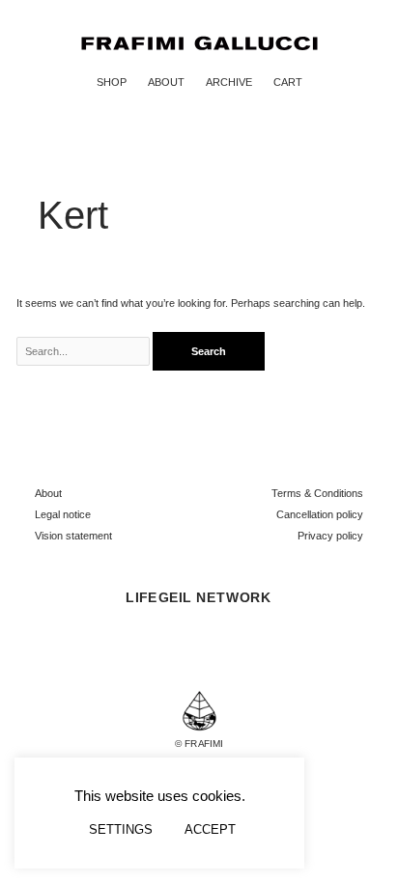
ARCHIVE (229, 82)
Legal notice (63, 514)
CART (287, 82)
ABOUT (166, 82)
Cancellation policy (319, 514)
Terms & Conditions (317, 493)
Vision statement (73, 535)
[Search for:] (85, 351)
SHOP (112, 82)
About (48, 493)
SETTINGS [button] (121, 829)
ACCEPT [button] (210, 829)
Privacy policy (330, 535)
